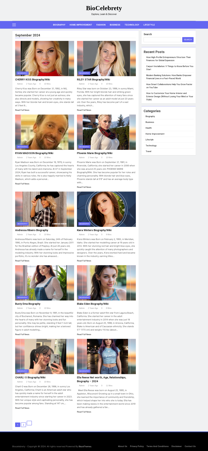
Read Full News (22, 110)
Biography (59, 25)
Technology (132, 25)
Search (148, 34)
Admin (20, 84)
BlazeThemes (85, 446)
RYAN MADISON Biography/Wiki (34, 153)
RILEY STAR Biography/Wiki (93, 79)
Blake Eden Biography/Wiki (93, 303)
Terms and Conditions (157, 446)
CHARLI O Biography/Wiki (30, 377)
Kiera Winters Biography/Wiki (94, 230)
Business (115, 25)
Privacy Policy (137, 446)
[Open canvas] (14, 25)
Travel (148, 151)
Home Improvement (81, 25)
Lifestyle (149, 25)
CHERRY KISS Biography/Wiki (32, 79)
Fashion (101, 25)
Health (149, 128)
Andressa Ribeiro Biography (31, 230)
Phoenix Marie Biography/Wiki (94, 153)
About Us (122, 446)
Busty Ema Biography (27, 303)
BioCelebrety (104, 8)
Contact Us (190, 446)
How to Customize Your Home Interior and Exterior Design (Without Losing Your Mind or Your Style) (169, 96)
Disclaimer (176, 446)
